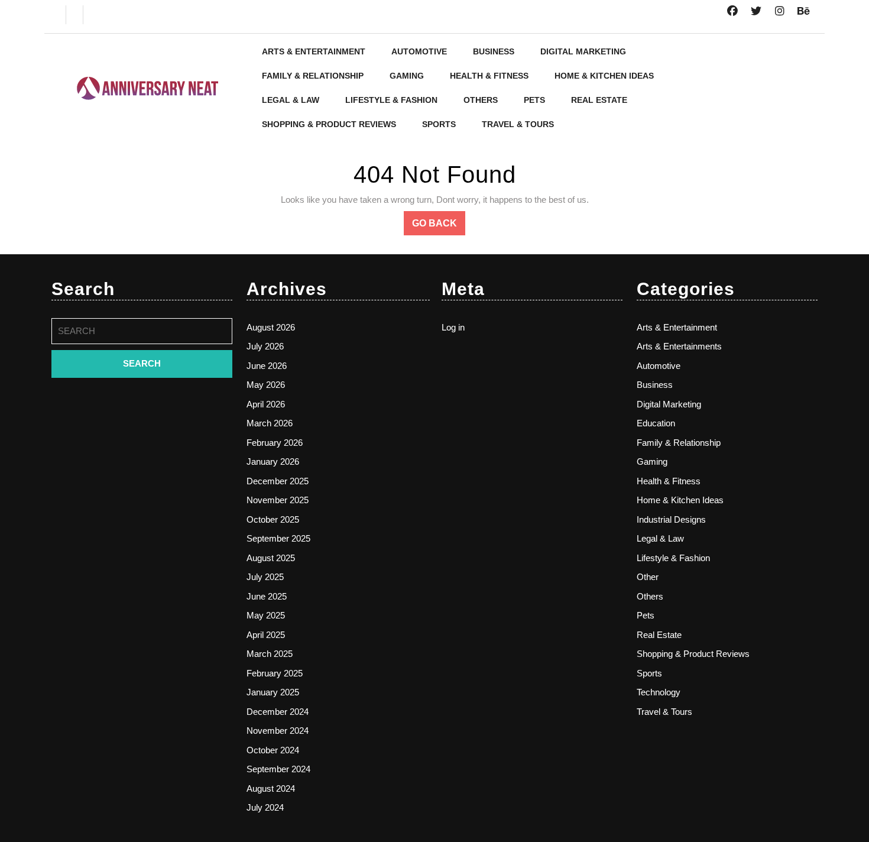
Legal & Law (290, 100)
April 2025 (266, 635)
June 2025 (267, 596)
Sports (439, 124)
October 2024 (273, 750)
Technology (658, 692)
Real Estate (599, 100)
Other (648, 577)
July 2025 (265, 577)
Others (480, 100)
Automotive (419, 51)
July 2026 (265, 346)
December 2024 (278, 712)
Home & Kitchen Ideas (604, 75)
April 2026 (266, 404)
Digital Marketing (583, 51)
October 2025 (273, 519)
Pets (534, 100)
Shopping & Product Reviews (329, 124)
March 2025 (270, 654)
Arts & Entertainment (313, 51)
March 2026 (270, 423)
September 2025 (278, 538)
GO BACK (438, 226)
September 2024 (278, 769)
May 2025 (266, 615)
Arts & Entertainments (679, 346)
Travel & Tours (518, 124)
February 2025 (275, 673)
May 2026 (266, 385)
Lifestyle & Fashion (391, 100)
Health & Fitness (489, 75)
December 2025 (278, 481)
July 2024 (265, 807)
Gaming (407, 75)
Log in (453, 327)
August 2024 (271, 788)
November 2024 (278, 731)
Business (493, 51)
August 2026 (271, 327)
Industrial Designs (671, 519)
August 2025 (271, 558)
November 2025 (278, 500)
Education (656, 423)
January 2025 (273, 692)
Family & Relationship (313, 75)
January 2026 (273, 461)
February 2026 (275, 443)
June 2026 (267, 366)
